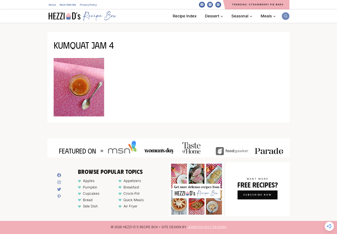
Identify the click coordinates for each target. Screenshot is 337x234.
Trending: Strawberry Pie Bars (258, 4)
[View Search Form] (285, 16)
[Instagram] (210, 5)
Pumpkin (90, 187)
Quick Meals (133, 200)
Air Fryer (130, 206)
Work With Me (67, 4)
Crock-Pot (131, 193)
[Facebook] (202, 5)
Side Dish (90, 206)
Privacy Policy (88, 4)
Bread (88, 200)
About (52, 4)
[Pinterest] (218, 5)
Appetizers (132, 181)
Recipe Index (185, 16)
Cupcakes (91, 193)
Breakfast (131, 187)
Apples (89, 181)
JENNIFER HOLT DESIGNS (206, 227)
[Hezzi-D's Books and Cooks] (82, 16)
